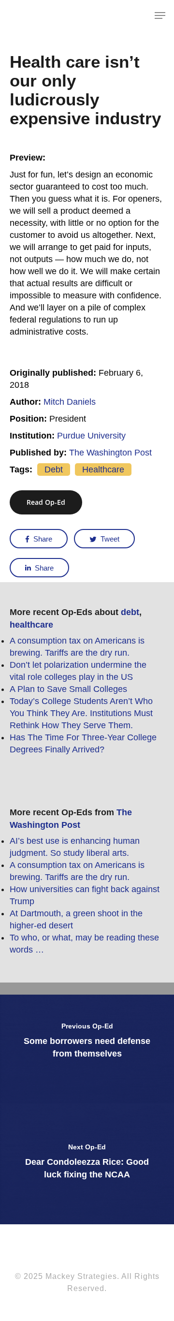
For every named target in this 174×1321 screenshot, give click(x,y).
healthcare (103, 469)
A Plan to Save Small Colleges (68, 689)
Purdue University (91, 435)
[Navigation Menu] (160, 15)
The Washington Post (110, 452)
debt (53, 469)
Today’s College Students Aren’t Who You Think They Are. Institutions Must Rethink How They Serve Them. (81, 713)
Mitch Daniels (70, 402)
